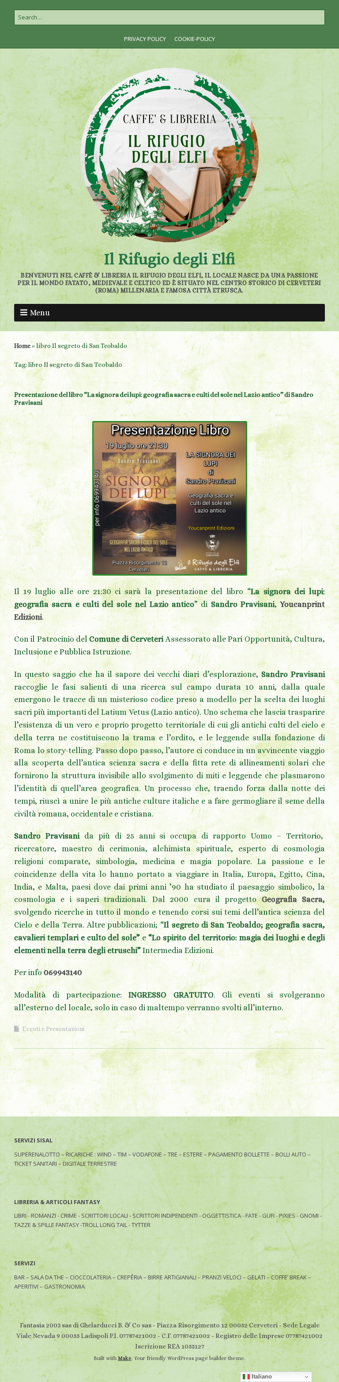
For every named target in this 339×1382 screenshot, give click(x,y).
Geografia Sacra (292, 899)
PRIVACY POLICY (145, 39)
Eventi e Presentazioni (53, 1028)
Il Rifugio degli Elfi (169, 259)
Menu (40, 312)
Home (22, 345)
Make (125, 1358)
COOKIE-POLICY (194, 39)
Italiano (261, 1376)
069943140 (63, 972)
